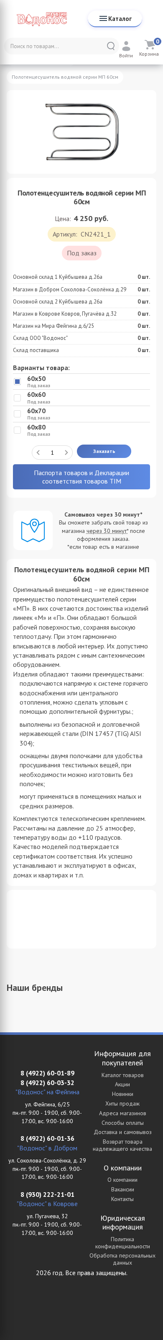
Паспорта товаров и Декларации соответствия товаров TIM (81, 476)
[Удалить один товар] (38, 452)
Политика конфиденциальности (122, 1242)
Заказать (104, 451)
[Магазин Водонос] (41, 19)
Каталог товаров (123, 1075)
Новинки (122, 1094)
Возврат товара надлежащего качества (122, 1145)
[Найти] (110, 46)
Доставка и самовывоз (123, 1132)
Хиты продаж (122, 1103)
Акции (122, 1084)
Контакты (122, 1199)
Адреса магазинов (122, 1113)
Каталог (120, 19)
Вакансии (122, 1189)
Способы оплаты (123, 1123)
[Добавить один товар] (66, 452)
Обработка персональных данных (122, 1259)
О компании (122, 1179)
